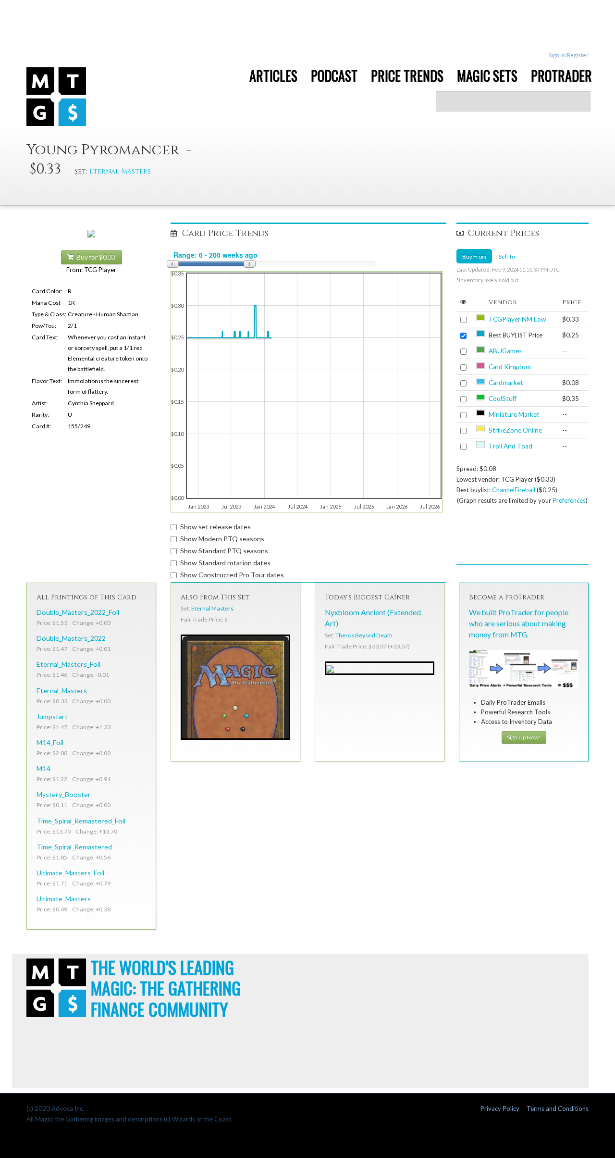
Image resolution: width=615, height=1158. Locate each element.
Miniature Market (514, 414)
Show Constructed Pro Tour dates (232, 575)
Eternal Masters (120, 171)
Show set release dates (215, 527)
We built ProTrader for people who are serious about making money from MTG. (518, 623)
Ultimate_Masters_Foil (70, 873)
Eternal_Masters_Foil (68, 664)
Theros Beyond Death (364, 635)
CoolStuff (503, 398)
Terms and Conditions (558, 1108)
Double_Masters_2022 (71, 638)
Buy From (474, 256)
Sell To (507, 256)
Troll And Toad (510, 446)
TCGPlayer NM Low (517, 319)
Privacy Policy (499, 1108)
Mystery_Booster (64, 794)
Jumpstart (52, 716)
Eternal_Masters (62, 690)
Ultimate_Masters (64, 899)
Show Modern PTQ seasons (222, 539)
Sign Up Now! (524, 737)
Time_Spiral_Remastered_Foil (81, 821)
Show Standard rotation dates (225, 563)
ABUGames (505, 351)
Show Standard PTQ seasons (224, 551)
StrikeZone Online (515, 430)
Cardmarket (506, 382)
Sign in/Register (569, 55)
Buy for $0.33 (95, 257)
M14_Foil (50, 742)
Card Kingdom (510, 367)
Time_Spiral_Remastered (74, 847)
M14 (43, 768)
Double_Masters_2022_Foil (78, 612)
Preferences (569, 500)
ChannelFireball (513, 490)
